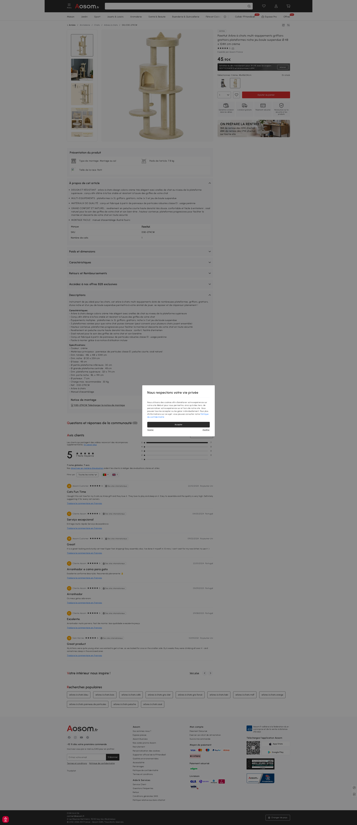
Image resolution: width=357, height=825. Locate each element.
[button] (5, 819)
